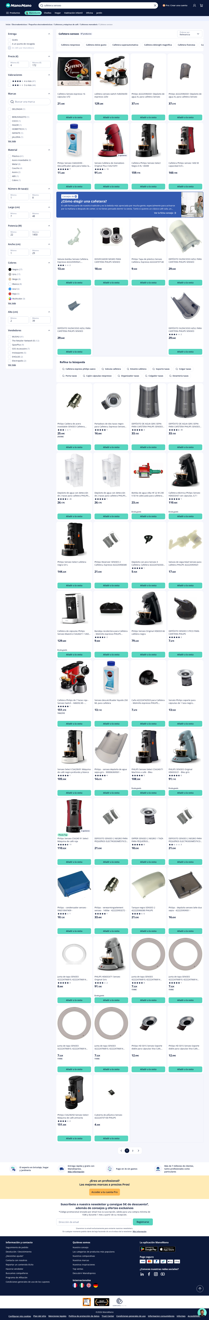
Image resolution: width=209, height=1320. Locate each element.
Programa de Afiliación (16, 1277)
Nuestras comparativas (84, 1256)
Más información (140, 1231)
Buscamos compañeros (17, 1273)
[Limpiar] (155, 5)
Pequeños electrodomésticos (40, 24)
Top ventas (78, 1269)
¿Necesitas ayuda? (14, 1256)
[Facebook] (149, 1274)
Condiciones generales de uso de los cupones (28, 1281)
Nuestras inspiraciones (84, 1264)
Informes (181, 1316)
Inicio (8, 24)
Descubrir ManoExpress (84, 1273)
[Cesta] (201, 5)
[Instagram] (156, 1274)
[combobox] (189, 33)
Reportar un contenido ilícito (19, 1264)
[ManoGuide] (202, 1312)
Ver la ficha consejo (163, 213)
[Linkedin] (142, 1274)
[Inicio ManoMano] (20, 5)
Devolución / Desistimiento (18, 1251)
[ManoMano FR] (75, 1285)
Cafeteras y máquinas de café (66, 24)
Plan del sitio (39, 1316)
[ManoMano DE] (95, 1285)
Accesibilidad (194, 1316)
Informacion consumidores (161, 1316)
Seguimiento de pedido (17, 1247)
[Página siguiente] (138, 1150)
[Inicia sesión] (194, 5)
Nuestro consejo (80, 1247)
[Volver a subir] (200, 1288)
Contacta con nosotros (16, 1260)
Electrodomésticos (19, 24)
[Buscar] (42, 5)
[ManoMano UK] (88, 1285)
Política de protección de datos (84, 1316)
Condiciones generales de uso (131, 1316)
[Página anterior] (121, 1150)
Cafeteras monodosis (89, 24)
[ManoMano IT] (82, 1285)
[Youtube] (162, 1274)
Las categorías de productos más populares (94, 1251)
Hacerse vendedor (14, 1269)
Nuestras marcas (81, 1260)
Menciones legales (57, 1316)
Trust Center (108, 1316)
